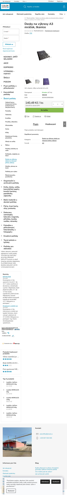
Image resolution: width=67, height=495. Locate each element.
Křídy (7, 133)
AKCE (6, 63)
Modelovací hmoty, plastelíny (11, 137)
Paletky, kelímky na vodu (11, 149)
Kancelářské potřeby (9, 93)
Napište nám (7, 476)
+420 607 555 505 (46, 438)
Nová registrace (8, 49)
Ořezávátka (9, 125)
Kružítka (8, 118)
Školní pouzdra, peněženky (10, 176)
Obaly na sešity (10, 141)
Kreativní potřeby (11, 236)
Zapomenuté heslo (9, 51)
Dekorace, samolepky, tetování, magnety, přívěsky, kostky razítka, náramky (11, 216)
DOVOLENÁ (7, 277)
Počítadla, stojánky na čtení (12, 155)
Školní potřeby (10, 98)
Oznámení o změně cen (10, 306)
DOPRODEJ (8, 67)
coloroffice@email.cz (46, 434)
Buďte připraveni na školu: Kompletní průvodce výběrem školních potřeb (47, 468)
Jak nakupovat (6, 1)
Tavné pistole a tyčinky (10, 241)
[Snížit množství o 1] (53, 104)
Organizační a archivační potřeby (11, 182)
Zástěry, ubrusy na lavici (11, 167)
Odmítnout (45, 482)
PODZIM (7, 82)
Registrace (60, 1)
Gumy (7, 129)
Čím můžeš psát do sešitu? (43, 472)
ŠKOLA (7, 77)
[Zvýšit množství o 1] (62, 104)
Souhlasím (56, 482)
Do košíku (44, 110)
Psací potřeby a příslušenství (10, 87)
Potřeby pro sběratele (8, 247)
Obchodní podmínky (9, 473)
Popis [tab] (35, 124)
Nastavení (11, 491)
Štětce (7, 145)
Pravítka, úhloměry (11, 122)
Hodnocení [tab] (50, 124)
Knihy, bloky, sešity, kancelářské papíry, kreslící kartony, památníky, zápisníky (12, 191)
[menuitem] (8, 14)
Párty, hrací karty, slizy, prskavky (11, 207)
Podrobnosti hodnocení (52, 31)
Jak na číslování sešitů (42, 474)
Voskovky (8, 115)
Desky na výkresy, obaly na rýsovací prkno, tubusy (11, 161)
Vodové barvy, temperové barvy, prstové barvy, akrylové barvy (11, 104)
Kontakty (16, 1)
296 (30, 33)
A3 (43, 143)
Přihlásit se (9, 44)
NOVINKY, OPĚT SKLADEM (11, 58)
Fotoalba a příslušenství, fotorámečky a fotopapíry (10, 228)
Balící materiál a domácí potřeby (10, 201)
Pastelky (8, 111)
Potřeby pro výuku (11, 172)
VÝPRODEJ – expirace (9, 72)
